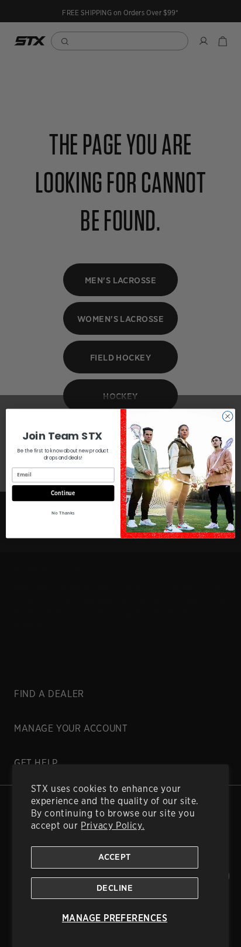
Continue (63, 492)
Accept (114, 857)
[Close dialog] (227, 416)
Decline (115, 888)
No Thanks (62, 513)
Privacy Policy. (112, 825)
